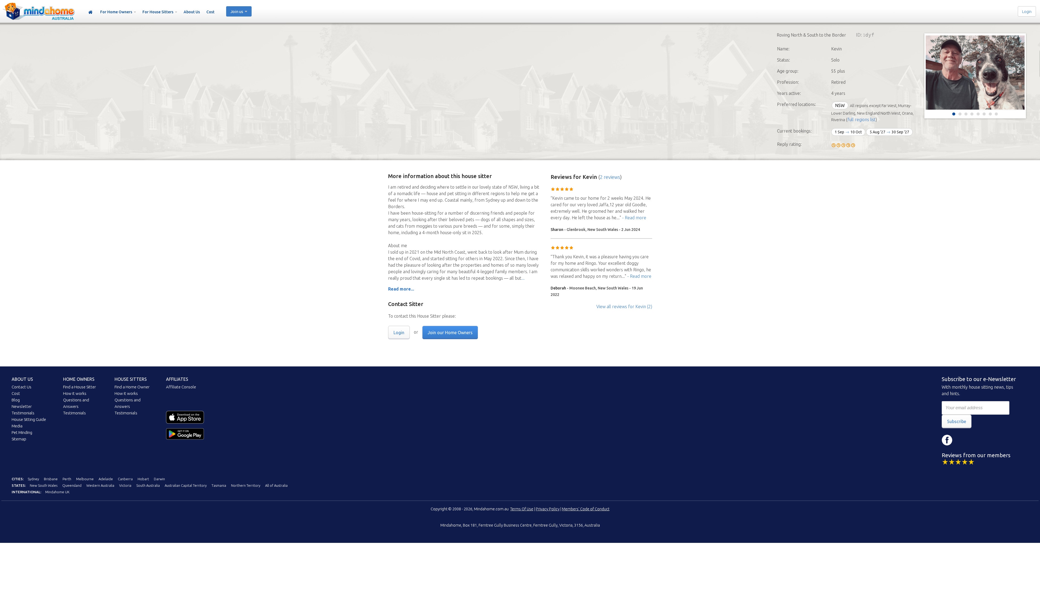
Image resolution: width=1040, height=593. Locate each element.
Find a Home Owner (132, 387)
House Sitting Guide (29, 419)
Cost (210, 12)
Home (90, 12)
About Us (192, 12)
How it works (74, 393)
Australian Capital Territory (186, 485)
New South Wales (43, 485)
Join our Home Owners (450, 332)
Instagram (963, 440)
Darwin (159, 479)
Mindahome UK (57, 492)
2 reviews (610, 177)
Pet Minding (22, 432)
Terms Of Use (521, 509)
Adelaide (106, 479)
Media (17, 426)
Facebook (947, 440)
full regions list (861, 119)
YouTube (979, 440)
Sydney (33, 479)
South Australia (148, 485)
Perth (67, 479)
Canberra (125, 479)
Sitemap (19, 439)
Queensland (72, 485)
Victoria (125, 485)
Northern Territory (245, 485)
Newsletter (22, 406)
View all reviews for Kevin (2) (624, 306)
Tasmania (219, 485)
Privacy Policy (548, 509)
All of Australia (276, 485)
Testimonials (23, 413)
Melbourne (85, 479)
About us (22, 379)
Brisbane (51, 479)
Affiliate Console (181, 387)
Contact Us (21, 387)
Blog (16, 400)
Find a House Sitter (79, 387)
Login (1027, 11)
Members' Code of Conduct (585, 509)
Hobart (143, 479)
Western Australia (100, 485)
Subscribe (956, 421)
